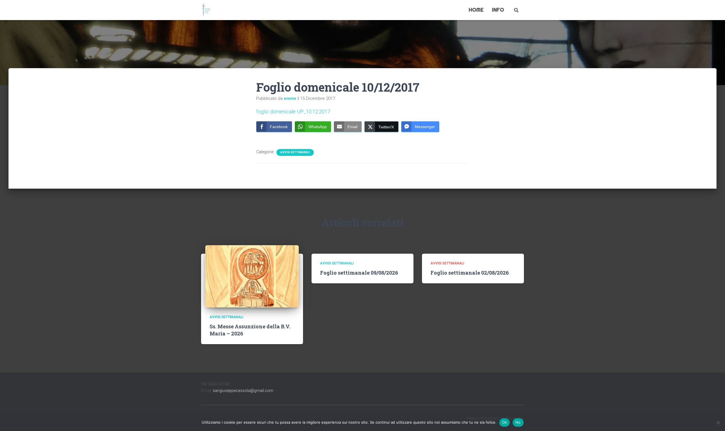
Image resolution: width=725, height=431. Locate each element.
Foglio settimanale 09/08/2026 (359, 272)
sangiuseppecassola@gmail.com (243, 390)
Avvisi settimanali (295, 152)
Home (476, 10)
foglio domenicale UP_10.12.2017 (293, 112)
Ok (504, 422)
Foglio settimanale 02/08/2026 (469, 272)
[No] (718, 422)
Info (498, 10)
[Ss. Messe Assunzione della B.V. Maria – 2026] (252, 276)
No (518, 422)
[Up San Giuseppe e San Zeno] (206, 10)
